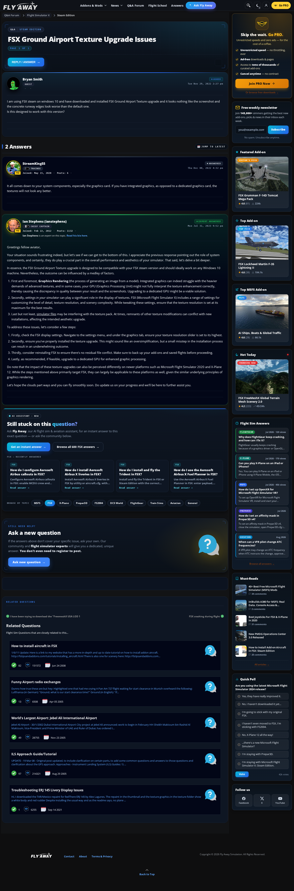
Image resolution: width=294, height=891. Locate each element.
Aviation (175, 503)
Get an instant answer (28, 447)
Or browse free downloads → (262, 92)
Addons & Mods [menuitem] (91, 5)
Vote (242, 774)
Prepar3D (81, 503)
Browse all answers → (262, 563)
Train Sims (156, 503)
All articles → (262, 664)
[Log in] (266, 5)
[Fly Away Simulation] (20, 5)
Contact (69, 856)
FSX (50, 503)
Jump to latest (213, 146)
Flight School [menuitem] (157, 5)
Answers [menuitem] (177, 5)
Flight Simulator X (38, 15)
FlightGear (136, 503)
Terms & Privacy (102, 856)
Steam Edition (66, 15)
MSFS (37, 503)
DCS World (116, 503)
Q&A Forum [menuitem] (135, 5)
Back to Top (147, 874)
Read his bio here (77, 235)
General (192, 503)
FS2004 (99, 503)
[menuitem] (201, 5)
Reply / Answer (23, 62)
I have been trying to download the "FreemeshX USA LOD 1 (45, 616)
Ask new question (29, 562)
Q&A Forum (11, 15)
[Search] (248, 5)
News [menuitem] (115, 5)
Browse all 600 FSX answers (78, 447)
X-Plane (64, 503)
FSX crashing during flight (204, 616)
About (83, 856)
